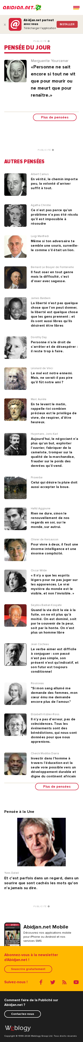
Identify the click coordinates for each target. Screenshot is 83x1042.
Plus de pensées (55, 117)
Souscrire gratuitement (28, 969)
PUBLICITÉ (40, 41)
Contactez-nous (22, 1014)
